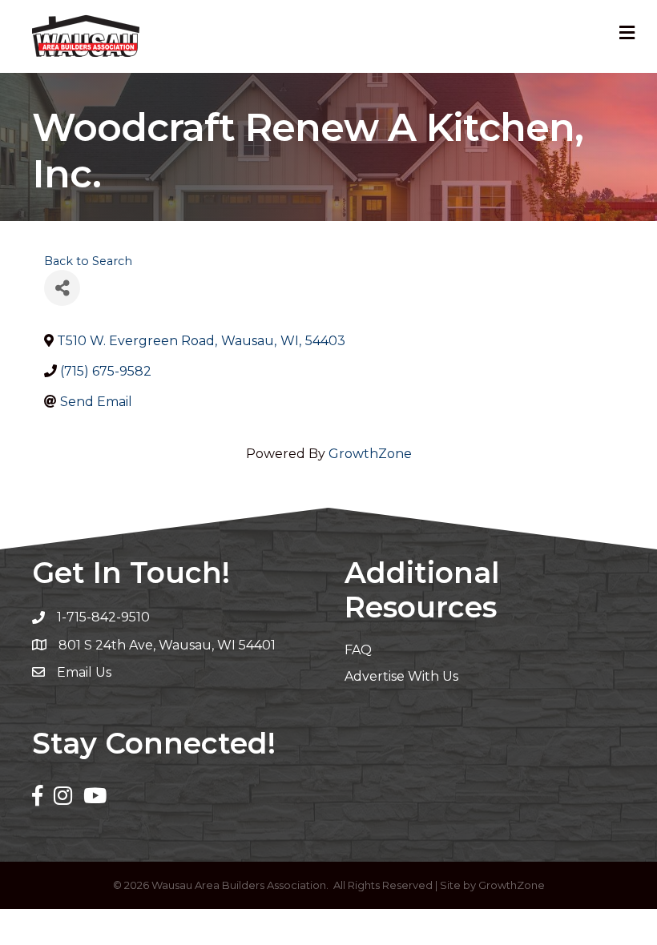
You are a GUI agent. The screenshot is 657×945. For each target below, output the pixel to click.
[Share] (62, 288)
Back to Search (88, 261)
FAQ (358, 649)
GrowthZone (370, 453)
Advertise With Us (401, 676)
